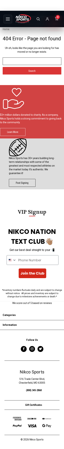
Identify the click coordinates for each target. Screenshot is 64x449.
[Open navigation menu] (8, 19)
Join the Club (32, 273)
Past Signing (22, 182)
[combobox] (11, 260)
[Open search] (38, 19)
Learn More (12, 132)
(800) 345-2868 (34, 390)
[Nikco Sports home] (23, 19)
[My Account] (47, 19)
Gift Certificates (33, 405)
